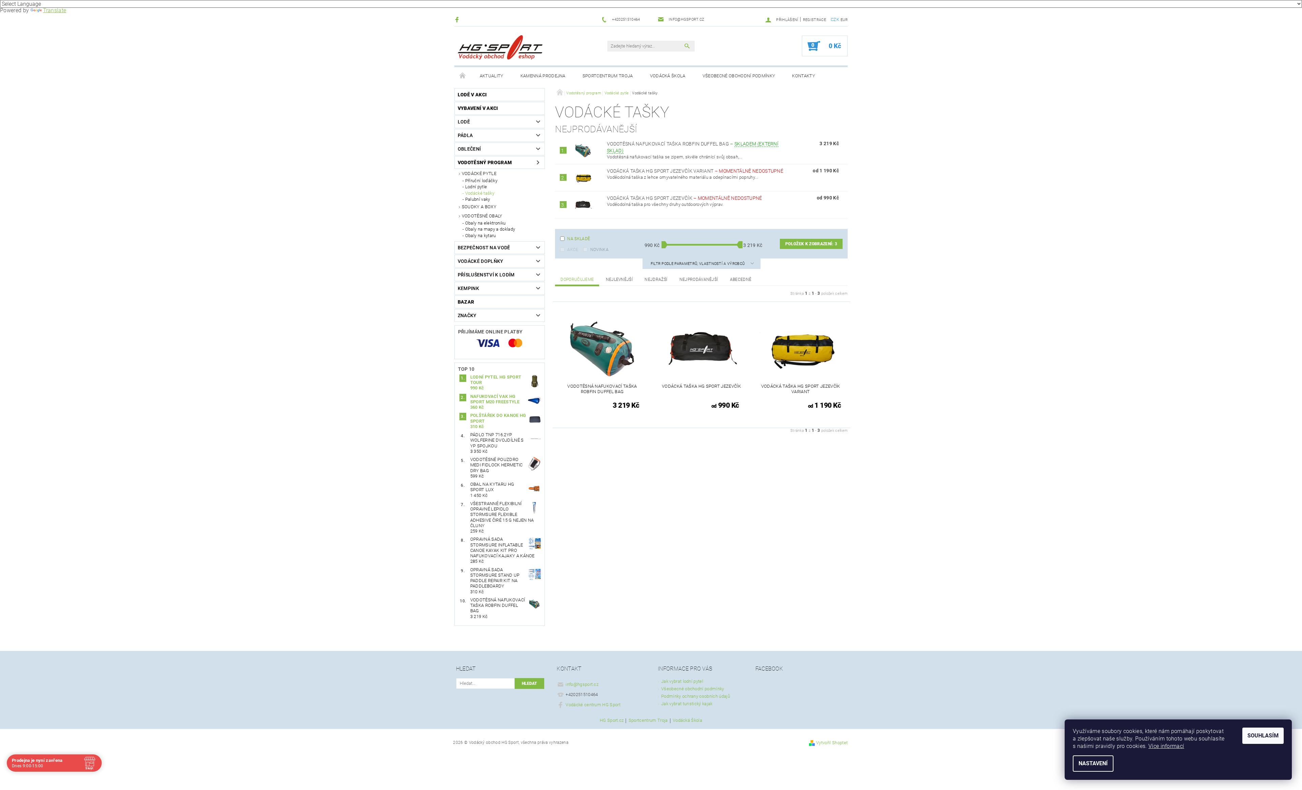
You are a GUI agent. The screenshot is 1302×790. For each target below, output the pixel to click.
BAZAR (466, 302)
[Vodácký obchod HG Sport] (500, 49)
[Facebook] (457, 19)
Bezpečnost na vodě (484, 247)
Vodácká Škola (668, 75)
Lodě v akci (472, 94)
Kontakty (803, 75)
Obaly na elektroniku (485, 223)
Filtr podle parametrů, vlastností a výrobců (698, 264)
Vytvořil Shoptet (832, 742)
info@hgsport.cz (582, 684)
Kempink (468, 288)
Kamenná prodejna (543, 75)
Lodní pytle (476, 186)
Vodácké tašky (479, 193)
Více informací (1166, 746)
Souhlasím (1263, 735)
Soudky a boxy (479, 206)
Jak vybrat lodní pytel (682, 681)
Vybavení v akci (478, 108)
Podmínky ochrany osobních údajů (695, 696)
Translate (54, 10)
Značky (467, 315)
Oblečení (469, 149)
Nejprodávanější (698, 279)
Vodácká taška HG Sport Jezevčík (684, 198)
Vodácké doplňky (481, 261)
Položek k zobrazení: (811, 244)
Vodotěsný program (485, 162)
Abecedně (741, 279)
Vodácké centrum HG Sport (593, 704)
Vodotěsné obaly (482, 215)
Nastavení (1093, 763)
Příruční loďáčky (481, 180)
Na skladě (578, 238)
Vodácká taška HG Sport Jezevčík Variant (695, 171)
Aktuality (492, 75)
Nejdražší (656, 279)
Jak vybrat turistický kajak (687, 703)
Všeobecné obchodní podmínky (739, 75)
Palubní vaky (477, 199)
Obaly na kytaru (480, 235)
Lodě (464, 121)
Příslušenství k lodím (486, 274)
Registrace (814, 20)
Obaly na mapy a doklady (490, 229)
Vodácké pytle (479, 173)
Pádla (465, 135)
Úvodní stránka (462, 76)
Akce (572, 249)
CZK (835, 19)
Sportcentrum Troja (608, 75)
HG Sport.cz (612, 720)
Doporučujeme (577, 279)
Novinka (599, 249)
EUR (844, 20)
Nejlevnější (619, 279)
